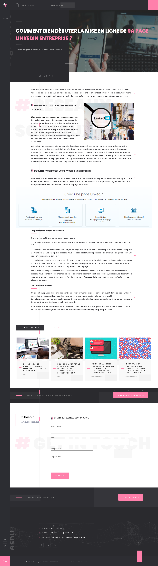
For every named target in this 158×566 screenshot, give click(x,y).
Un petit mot (56, 456)
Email (54, 437)
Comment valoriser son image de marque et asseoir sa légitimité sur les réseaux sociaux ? (102, 368)
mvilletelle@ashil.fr (62, 532)
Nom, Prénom (57, 426)
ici (32, 245)
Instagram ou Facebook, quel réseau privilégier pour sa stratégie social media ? (135, 368)
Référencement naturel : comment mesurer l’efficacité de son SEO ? (34, 367)
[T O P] (139, 556)
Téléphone (56, 448)
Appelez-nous (130, 497)
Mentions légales (79, 562)
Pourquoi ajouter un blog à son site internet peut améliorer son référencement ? (69, 368)
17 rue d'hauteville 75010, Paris (68, 537)
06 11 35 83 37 (58, 528)
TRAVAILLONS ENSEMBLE (131, 395)
